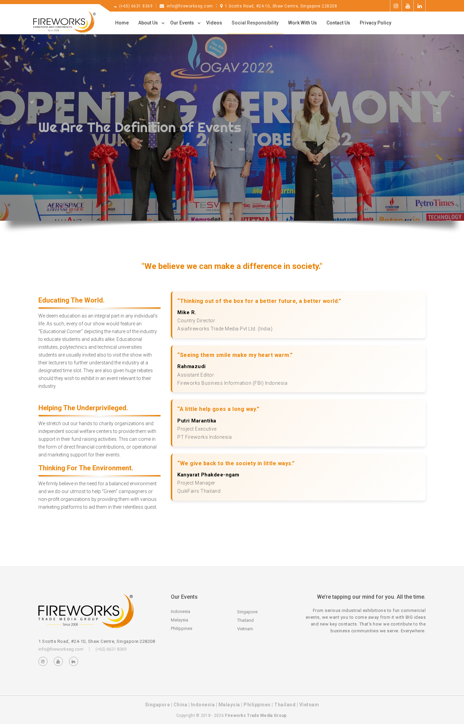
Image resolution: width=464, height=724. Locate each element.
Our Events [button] (182, 22)
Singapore (247, 611)
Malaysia (179, 619)
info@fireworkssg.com (190, 6)
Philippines (181, 628)
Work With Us (302, 22)
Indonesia (180, 611)
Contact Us (338, 22)
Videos (214, 22)
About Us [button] (148, 22)
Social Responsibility (255, 22)
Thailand (245, 620)
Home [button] (122, 22)
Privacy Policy (375, 22)
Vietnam (245, 628)
